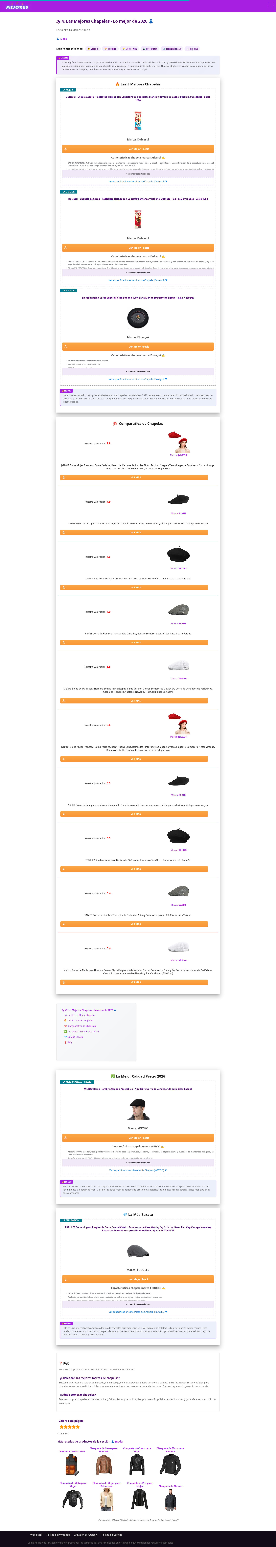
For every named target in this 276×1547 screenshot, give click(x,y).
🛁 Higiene (192, 48)
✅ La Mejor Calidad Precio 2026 (81, 1031)
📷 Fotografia (150, 48)
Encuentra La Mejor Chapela (79, 1015)
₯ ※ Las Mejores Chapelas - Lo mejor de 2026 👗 (89, 1010)
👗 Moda (61, 38)
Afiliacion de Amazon (85, 1534)
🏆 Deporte (110, 48)
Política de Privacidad (58, 1534)
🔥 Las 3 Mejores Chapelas (78, 1020)
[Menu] (270, 5)
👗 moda (117, 1441)
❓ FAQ (68, 1042)
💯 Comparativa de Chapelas (80, 1026)
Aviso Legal (36, 1534)
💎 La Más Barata (73, 1036)
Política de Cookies (112, 1534)
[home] (17, 5)
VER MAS (136, 477)
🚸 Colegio (93, 48)
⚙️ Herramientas (172, 48)
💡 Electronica (129, 48)
